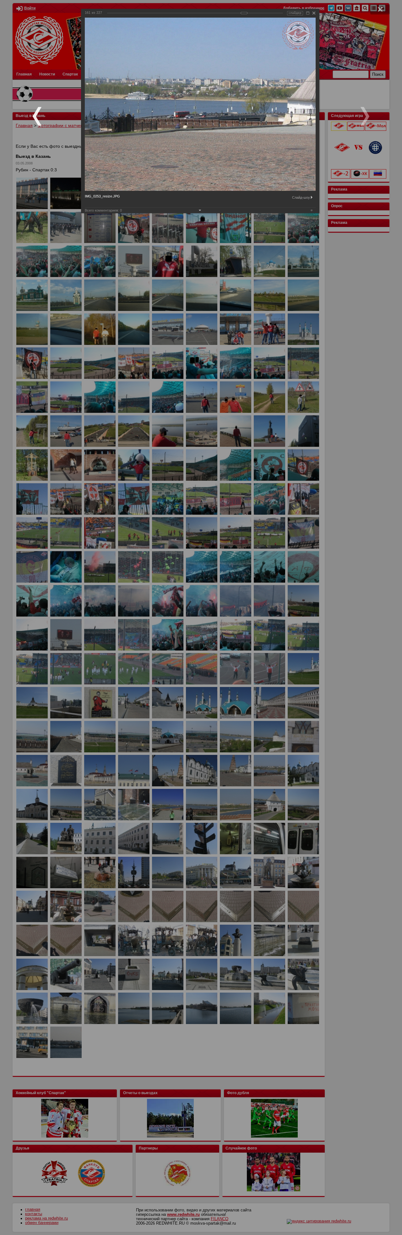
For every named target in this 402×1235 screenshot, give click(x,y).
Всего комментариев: (103, 210)
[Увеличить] (308, 13)
